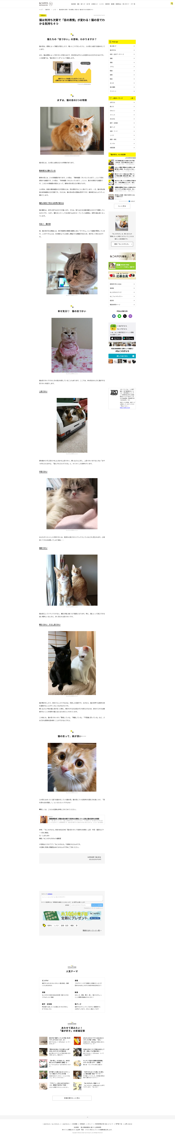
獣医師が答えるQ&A (115, 284)
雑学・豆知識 (114, 123)
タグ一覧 (133, 4)
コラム (112, 66)
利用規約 (82, 1124)
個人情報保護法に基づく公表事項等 (91, 1127)
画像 (111, 75)
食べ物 (88, 4)
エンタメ (101, 4)
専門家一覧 (119, 1124)
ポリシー (90, 1124)
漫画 (111, 62)
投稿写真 (107, 4)
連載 (78, 4)
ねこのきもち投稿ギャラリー (72, 295)
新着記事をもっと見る (72, 1098)
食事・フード (114, 131)
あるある (112, 119)
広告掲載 (74, 1124)
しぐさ (54, 9)
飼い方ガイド (126, 4)
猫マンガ (83, 4)
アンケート (113, 91)
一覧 (132, 98)
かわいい (112, 110)
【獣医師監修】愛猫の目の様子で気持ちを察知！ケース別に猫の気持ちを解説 (73, 819)
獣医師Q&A (118, 4)
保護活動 (112, 147)
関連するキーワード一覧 (91, 930)
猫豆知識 (73, 4)
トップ (40, 9)
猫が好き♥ (113, 50)
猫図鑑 (112, 4)
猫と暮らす (113, 46)
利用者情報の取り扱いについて (104, 1124)
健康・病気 (113, 139)
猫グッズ (112, 127)
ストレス (112, 115)
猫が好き (47, 9)
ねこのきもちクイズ (115, 292)
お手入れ (112, 102)
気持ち (49, 925)
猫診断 (112, 300)
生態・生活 (64, 925)
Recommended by (123, 201)
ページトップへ (87, 1117)
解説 (72, 925)
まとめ (112, 83)
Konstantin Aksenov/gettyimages (72, 155)
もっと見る (122, 206)
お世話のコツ (94, 4)
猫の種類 (112, 87)
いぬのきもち (66, 1124)
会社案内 (76, 1127)
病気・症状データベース (117, 54)
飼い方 (112, 106)
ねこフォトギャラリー (116, 296)
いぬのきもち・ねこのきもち (51, 1124)
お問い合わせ (128, 1124)
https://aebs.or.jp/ (125, 407)
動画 (111, 71)
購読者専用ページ (115, 304)
